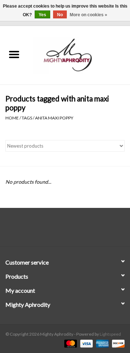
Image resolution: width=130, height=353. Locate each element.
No (60, 14)
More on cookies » (88, 14)
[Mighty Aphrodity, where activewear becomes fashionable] (79, 55)
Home (12, 118)
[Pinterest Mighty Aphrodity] (71, 230)
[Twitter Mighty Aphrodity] (59, 230)
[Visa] (86, 343)
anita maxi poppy (54, 118)
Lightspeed (110, 334)
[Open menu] (14, 54)
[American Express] (101, 343)
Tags (27, 118)
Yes (42, 14)
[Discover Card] (117, 343)
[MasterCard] (70, 343)
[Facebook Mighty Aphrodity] (46, 230)
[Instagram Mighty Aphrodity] (84, 230)
